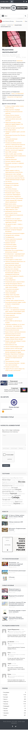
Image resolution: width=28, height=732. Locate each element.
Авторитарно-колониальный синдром (14, 233)
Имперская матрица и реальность (14, 328)
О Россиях (12, 577)
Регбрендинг (6, 706)
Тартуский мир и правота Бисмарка (14, 176)
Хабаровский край (8, 489)
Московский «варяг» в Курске (12, 192)
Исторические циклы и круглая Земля (14, 281)
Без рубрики (6, 692)
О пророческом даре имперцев (13, 313)
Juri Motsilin (11, 641)
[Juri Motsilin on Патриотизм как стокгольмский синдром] (4, 643)
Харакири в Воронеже (10, 248)
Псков (9, 505)
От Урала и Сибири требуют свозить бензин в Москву (16, 515)
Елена (9, 674)
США (3, 488)
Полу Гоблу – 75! (9, 298)
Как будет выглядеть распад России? (14, 128)
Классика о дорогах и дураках (13, 161)
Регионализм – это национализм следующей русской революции (16, 564)
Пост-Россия (8, 181)
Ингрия (18, 489)
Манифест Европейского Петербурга (14, 354)
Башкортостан (7, 486)
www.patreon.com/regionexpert (14, 97)
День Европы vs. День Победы (13, 267)
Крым (4, 478)
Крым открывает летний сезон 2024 (14, 256)
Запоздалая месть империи (12, 235)
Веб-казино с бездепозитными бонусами (17, 529)
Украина (16, 503)
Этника (5, 715)
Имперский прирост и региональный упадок (15, 589)
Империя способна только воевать (14, 198)
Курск (22, 503)
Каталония (13, 500)
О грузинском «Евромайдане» (13, 194)
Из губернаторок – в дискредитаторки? (15, 254)
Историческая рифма (10, 244)
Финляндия (12, 484)
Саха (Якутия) (14, 478)
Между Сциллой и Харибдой (12, 109)
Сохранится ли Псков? (11, 246)
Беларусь (8, 488)
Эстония (14, 487)
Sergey (9, 663)
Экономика (5, 713)
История (5, 694)
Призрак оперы (9, 257)
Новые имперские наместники (13, 265)
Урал (17, 501)
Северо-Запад (15, 480)
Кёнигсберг (6, 480)
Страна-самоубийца (10, 292)
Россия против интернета (11, 191)
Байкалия (5, 495)
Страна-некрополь (10, 315)
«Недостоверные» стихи (11, 209)
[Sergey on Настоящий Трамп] (4, 665)
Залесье (4, 505)
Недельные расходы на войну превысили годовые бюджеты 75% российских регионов (14, 124)
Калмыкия (11, 495)
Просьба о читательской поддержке (14, 150)
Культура (5, 697)
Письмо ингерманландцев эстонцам (14, 346)
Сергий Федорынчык (13, 629)
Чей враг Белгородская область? (13, 283)
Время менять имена (10, 204)
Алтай (16, 491)
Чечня (9, 498)
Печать (19, 57)
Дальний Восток (8, 491)
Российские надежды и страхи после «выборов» (17, 611)
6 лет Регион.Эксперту (11, 189)
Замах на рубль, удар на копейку (13, 154)
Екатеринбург (6, 502)
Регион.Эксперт (5, 54)
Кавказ (8, 478)
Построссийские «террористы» (13, 196)
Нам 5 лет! (8, 306)
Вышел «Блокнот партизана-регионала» (15, 332)
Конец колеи (12, 21)
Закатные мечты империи (11, 269)
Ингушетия (5, 484)
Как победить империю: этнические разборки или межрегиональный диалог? (14, 357)
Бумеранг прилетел (10, 242)
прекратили (19, 60)
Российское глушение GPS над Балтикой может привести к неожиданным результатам (13, 272)
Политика (17, 56)
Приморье (20, 500)
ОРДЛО (21, 478)
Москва (21, 481)
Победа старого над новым (12, 294)
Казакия (22, 480)
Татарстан (6, 499)
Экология (5, 710)
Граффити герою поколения (12, 296)
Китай (13, 482)
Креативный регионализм (11, 183)
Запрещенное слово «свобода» (13, 174)
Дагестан (4, 498)
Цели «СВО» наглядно (11, 152)
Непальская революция (11, 139)
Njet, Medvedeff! (9, 141)
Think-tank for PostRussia (12, 307)
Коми (20, 502)
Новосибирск (20, 484)
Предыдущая (14, 381)
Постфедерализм (9, 237)
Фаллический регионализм (12, 330)
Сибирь (16, 497)
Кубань (12, 502)
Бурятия (4, 482)
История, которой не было (12, 366)
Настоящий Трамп (14, 665)
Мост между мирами (10, 129)
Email (24, 57)
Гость (9, 652)
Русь (16, 482)
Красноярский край (18, 486)
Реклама (5, 708)
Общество (12, 56)
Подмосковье (21, 493)
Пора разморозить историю (12, 361)
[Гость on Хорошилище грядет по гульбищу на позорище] (4, 654)
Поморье (17, 495)
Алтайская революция (11, 159)
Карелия (13, 493)
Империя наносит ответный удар (13, 348)
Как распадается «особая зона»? (13, 259)
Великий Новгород (7, 503)
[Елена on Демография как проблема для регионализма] (4, 675)
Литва (9, 482)
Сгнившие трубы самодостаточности (14, 300)
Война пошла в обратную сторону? (14, 228)
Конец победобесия (10, 280)
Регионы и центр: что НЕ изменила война (15, 383)
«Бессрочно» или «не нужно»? (13, 218)
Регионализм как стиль (11, 344)
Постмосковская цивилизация (17, 570)
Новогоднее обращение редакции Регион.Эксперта (16, 617)
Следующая (14, 388)
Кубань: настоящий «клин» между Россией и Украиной (12, 390)
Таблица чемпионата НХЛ (16, 522)
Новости (8, 56)
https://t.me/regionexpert (18, 93)
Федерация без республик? (16, 596)
